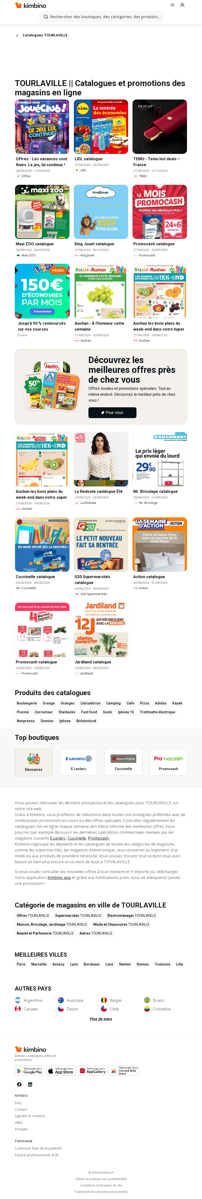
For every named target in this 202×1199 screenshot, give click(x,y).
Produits (21, 1129)
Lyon (74, 964)
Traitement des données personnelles (101, 1192)
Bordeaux (92, 964)
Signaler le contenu (30, 1115)
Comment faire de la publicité (38, 1148)
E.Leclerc (58, 838)
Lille (179, 964)
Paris (21, 964)
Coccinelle (77, 838)
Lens (109, 964)
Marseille (39, 964)
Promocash (98, 838)
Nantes (125, 964)
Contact (21, 1109)
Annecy (58, 964)
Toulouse (162, 964)
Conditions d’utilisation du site (101, 1185)
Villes (19, 1122)
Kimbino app (59, 877)
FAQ (18, 1102)
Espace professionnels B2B (36, 1155)
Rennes (143, 964)
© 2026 (101, 1172)
